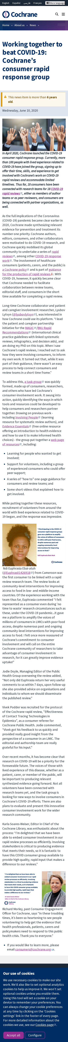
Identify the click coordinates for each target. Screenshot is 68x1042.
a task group (32, 382)
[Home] (20, 14)
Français (38, 2)
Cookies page (44, 1025)
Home (5, 25)
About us (20, 25)
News (33, 25)
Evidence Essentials (15, 426)
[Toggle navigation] (63, 14)
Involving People (26, 417)
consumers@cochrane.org (33, 949)
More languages (57, 2)
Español (16, 2)
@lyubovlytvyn (23, 314)
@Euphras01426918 (16, 573)
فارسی (26, 2)
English (5, 2)
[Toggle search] (56, 14)
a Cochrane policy (14, 270)
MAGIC (29, 328)
